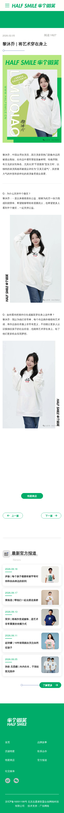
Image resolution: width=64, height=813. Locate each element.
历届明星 (10, 751)
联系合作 (42, 751)
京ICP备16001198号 (16, 801)
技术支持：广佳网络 (38, 805)
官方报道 (42, 760)
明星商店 (10, 760)
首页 (7, 742)
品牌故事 (42, 742)
